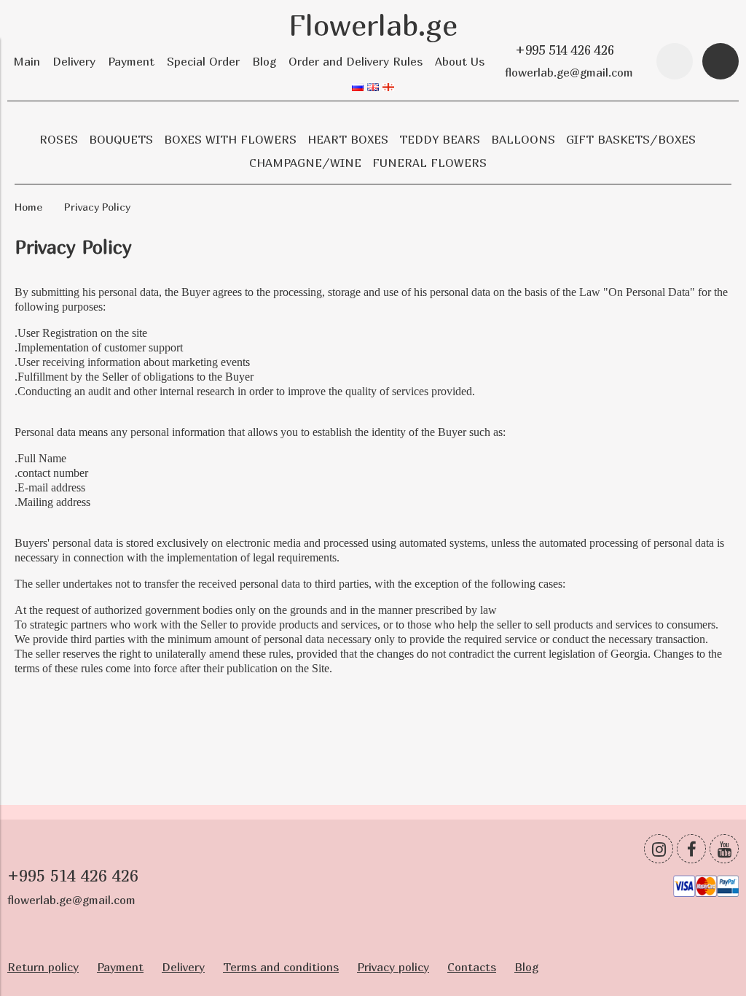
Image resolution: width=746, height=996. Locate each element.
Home (28, 207)
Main (26, 61)
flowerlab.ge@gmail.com (569, 72)
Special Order (203, 61)
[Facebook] (691, 848)
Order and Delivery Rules (355, 61)
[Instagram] (658, 848)
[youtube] (724, 848)
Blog (264, 61)
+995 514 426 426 (564, 50)
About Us (459, 61)
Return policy (43, 967)
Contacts (471, 967)
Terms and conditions (281, 967)
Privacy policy (393, 967)
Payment (131, 61)
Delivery (73, 61)
